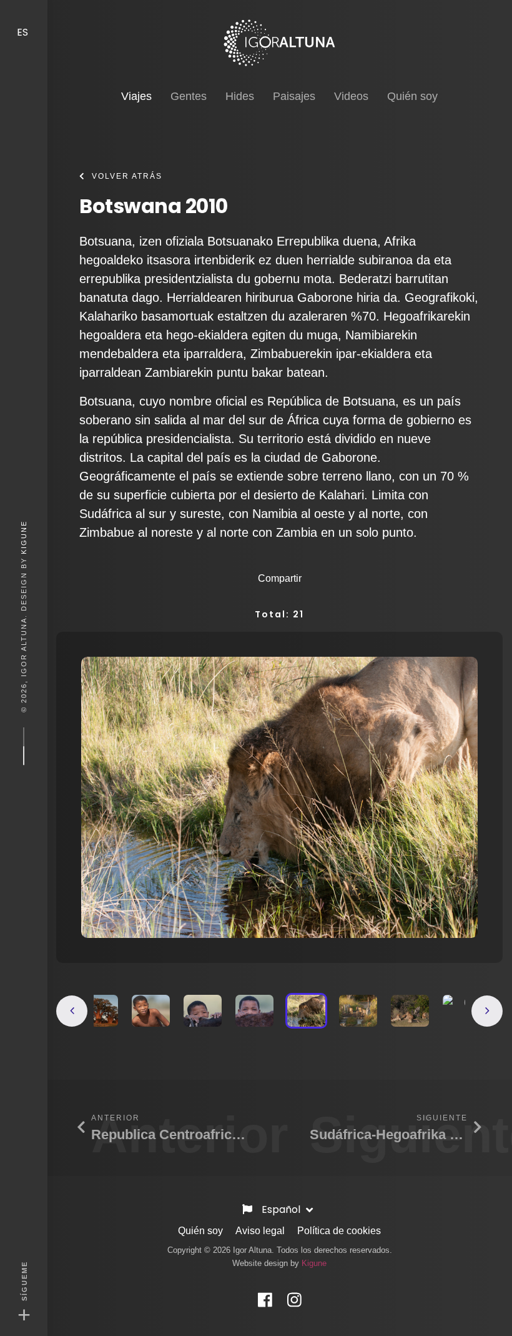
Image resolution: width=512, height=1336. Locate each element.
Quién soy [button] (412, 96)
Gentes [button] (188, 96)
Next (487, 1011)
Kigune (23, 537)
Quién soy (200, 1230)
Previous (71, 1011)
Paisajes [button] (294, 96)
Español (282, 1209)
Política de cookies (339, 1230)
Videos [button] (351, 96)
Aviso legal (260, 1230)
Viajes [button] (136, 95)
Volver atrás (127, 176)
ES (24, 32)
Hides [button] (239, 96)
